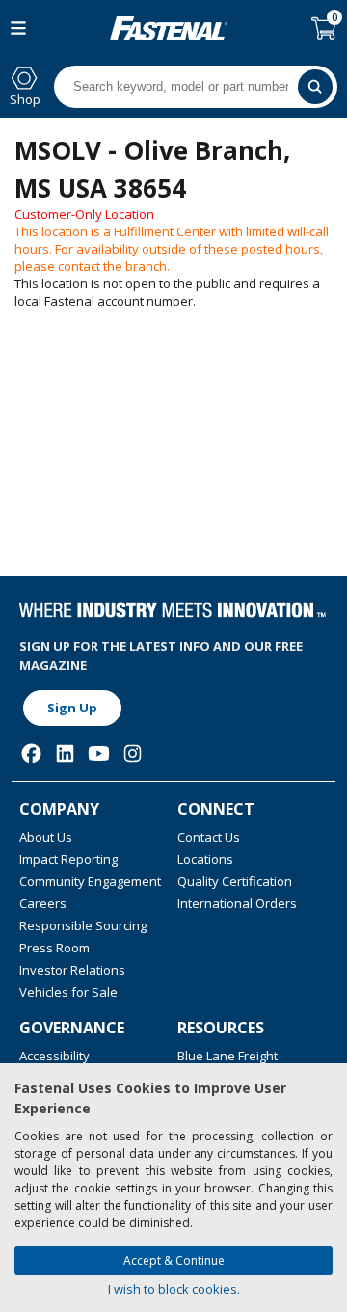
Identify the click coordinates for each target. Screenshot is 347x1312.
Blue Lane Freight (227, 1055)
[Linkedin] (65, 753)
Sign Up (72, 707)
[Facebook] (31, 753)
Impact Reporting (68, 859)
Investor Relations (72, 969)
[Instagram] (132, 753)
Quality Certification (234, 881)
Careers (43, 903)
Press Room (54, 947)
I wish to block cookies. (174, 1289)
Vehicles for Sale (68, 992)
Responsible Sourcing (83, 925)
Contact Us (208, 836)
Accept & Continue (174, 1260)
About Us (45, 836)
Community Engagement (90, 881)
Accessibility (54, 1055)
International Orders (237, 903)
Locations (205, 859)
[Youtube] (99, 753)
